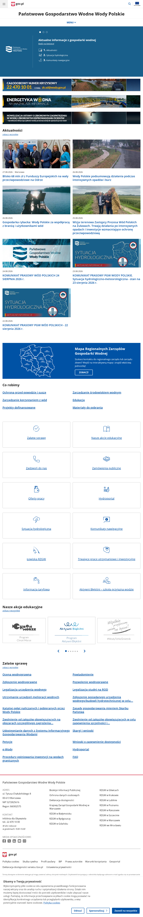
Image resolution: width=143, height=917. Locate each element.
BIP (60, 861)
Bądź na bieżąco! (46, 43)
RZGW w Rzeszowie (109, 810)
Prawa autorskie (73, 861)
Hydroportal (106, 498)
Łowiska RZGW (36, 559)
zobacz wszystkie (10, 134)
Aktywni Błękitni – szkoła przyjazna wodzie (106, 589)
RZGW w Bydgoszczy (60, 818)
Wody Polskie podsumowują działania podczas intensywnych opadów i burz (104, 178)
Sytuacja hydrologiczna (36, 529)
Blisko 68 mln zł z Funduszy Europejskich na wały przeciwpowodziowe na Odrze (35, 178)
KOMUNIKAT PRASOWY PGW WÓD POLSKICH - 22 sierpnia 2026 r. (35, 327)
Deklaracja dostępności (61, 800)
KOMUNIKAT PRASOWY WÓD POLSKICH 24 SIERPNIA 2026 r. (31, 277)
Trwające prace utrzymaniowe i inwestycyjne (106, 559)
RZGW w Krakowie (109, 795)
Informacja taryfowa (36, 589)
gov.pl (13, 854)
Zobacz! (84, 372)
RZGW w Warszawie (110, 820)
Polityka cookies (11, 861)
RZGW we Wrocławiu (110, 825)
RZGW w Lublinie (108, 800)
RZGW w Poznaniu (109, 805)
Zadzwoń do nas (36, 468)
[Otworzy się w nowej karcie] (4, 841)
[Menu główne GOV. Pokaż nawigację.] (4, 4)
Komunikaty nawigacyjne (106, 529)
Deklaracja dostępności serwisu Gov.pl (23, 867)
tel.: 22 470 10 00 (11, 821)
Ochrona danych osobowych (64, 795)
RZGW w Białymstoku (60, 813)
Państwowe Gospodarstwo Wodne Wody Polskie (71, 14)
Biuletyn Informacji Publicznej (64, 790)
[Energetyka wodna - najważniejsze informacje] (72, 101)
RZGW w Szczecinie (109, 815)
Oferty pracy (36, 498)
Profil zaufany (48, 861)
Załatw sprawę (36, 438)
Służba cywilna (30, 861)
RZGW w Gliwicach (109, 790)
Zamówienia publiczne (106, 468)
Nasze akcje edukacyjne (106, 438)
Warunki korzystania (96, 861)
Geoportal (114, 861)
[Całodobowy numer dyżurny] (72, 85)
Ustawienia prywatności (58, 867)
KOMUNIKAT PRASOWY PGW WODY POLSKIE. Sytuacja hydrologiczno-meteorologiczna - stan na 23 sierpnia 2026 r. (106, 279)
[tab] (40, 32)
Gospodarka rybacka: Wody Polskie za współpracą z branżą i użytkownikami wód (36, 224)
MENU (70, 22)
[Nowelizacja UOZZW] (72, 118)
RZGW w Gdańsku (58, 823)
